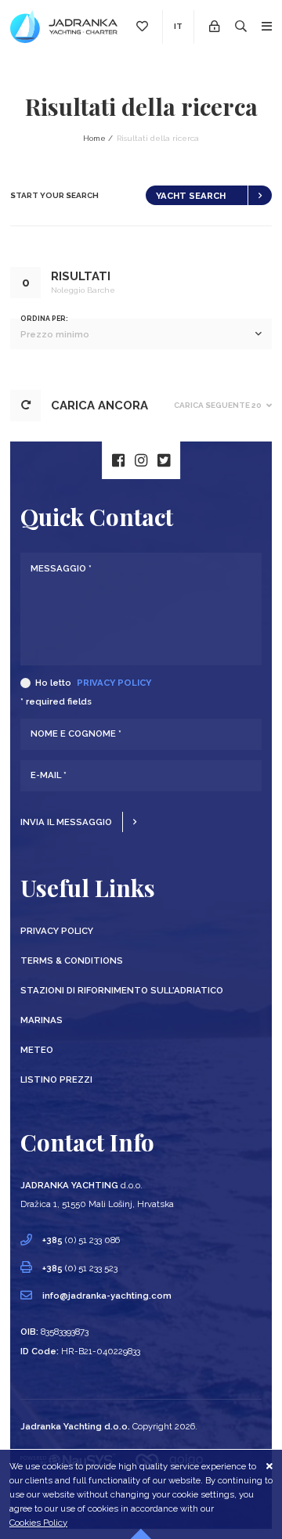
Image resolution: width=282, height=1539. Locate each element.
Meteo (36, 1049)
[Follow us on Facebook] (118, 460)
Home (94, 138)
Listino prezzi (56, 1079)
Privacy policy (56, 930)
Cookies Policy (38, 1522)
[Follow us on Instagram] (141, 460)
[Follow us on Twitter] (163, 460)
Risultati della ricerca (158, 138)
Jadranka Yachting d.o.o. (75, 1426)
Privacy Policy (114, 682)
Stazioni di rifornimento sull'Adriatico (121, 990)
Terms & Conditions (71, 960)
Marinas (41, 1020)
